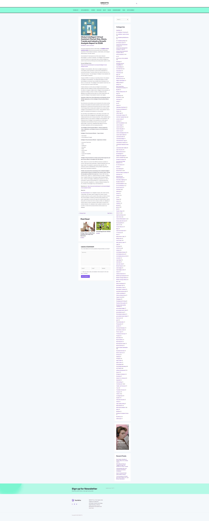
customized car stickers (121, 142)
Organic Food (119, 297)
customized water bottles (121, 147)
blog (117, 93)
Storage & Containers (120, 374)
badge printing (119, 82)
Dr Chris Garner (119, 164)
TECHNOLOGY (119, 384)
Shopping (118, 358)
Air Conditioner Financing (121, 32)
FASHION (118, 189)
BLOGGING (118, 95)
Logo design (118, 260)
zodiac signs (118, 418)
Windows (118, 411)
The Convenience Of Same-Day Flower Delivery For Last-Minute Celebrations (122, 477)
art (116, 56)
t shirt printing (119, 382)
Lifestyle (118, 250)
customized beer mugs (121, 140)
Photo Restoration (120, 322)
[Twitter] (76, 504)
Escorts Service (119, 187)
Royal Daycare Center (120, 343)
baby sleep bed (119, 76)
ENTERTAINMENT (120, 183)
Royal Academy (119, 339)
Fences (117, 193)
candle (117, 101)
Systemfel (118, 380)
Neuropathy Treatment (121, 289)
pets (117, 320)
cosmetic (118, 121)
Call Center (118, 99)
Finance (118, 195)
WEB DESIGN (119, 405)
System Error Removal (121, 378)
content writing (119, 119)
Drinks (117, 166)
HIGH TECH (118, 216)
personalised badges (120, 308)
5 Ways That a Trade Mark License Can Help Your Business (88, 234)
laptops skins (119, 238)
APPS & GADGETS (120, 54)
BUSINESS (83, 45)
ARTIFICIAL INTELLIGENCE (122, 58)
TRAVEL (118, 393)
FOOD (117, 201)
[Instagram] (72, 504)
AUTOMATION (119, 68)
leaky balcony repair (120, 242)
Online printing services (121, 295)
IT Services (118, 232)
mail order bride (119, 263)
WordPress (118, 416)
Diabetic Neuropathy (120, 155)
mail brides (118, 262)
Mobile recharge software (121, 277)
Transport (118, 391)
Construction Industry (120, 115)
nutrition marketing (120, 293)
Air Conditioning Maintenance (122, 37)
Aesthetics (118, 30)
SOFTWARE (118, 368)
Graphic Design (119, 211)
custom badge (119, 124)
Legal (117, 244)
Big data (118, 89)
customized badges (120, 138)
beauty (117, 84)
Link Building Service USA (121, 256)
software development (120, 370)
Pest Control (118, 318)
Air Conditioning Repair (121, 40)
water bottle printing (120, 403)
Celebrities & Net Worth (121, 107)
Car (117, 103)
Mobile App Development (121, 275)
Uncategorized (119, 395)
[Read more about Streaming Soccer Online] (103, 225)
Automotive (118, 72)
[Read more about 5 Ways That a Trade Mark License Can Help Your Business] (88, 226)
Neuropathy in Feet (120, 287)
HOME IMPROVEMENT (121, 218)
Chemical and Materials (121, 109)
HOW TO (118, 224)
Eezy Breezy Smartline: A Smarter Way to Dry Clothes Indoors (122, 460)
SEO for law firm (119, 352)
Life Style (118, 246)
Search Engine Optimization (122, 347)
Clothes (117, 111)
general (117, 207)
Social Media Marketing (121, 366)
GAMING (118, 203)
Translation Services (120, 389)
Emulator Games (119, 181)
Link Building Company (121, 252)
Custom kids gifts (119, 128)
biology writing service (120, 91)
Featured (118, 191)
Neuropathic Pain (119, 285)
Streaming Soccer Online (103, 231)
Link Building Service (120, 254)
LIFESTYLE (118, 248)
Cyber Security (119, 149)
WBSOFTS (104, 3)
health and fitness (120, 215)
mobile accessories (120, 273)
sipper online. (119, 362)
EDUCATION (119, 170)
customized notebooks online (122, 144)
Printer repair (119, 331)
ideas (117, 228)
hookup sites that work (121, 220)
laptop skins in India (120, 236)
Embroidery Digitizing (120, 179)
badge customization (120, 80)
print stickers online (120, 329)
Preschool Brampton (120, 327)
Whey (117, 409)
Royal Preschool (119, 345)
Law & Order (118, 240)
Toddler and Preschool (121, 386)
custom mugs (119, 130)
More (117, 281)
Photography (119, 324)
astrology (118, 61)
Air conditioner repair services (122, 34)
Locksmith (118, 258)
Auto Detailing (119, 66)
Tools (117, 387)
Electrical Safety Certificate (121, 172)
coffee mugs (118, 113)
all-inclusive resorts (120, 42)
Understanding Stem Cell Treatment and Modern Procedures (121, 470)
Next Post (110, 213)
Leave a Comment (90, 45)
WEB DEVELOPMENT (120, 407)
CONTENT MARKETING (121, 117)
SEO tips (118, 354)
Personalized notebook (121, 314)
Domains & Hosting (120, 159)
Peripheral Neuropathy (121, 303)
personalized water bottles (121, 316)
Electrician (118, 174)
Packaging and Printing (121, 301)
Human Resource (120, 226)
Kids (117, 234)
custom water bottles (120, 134)
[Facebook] (74, 504)
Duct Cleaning (119, 168)
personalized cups (120, 312)
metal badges (119, 267)
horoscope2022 (119, 222)
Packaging (118, 299)
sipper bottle (118, 360)
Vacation (118, 397)
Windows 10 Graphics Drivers (122, 413)
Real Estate (118, 337)
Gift (117, 209)
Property (118, 335)
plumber (118, 325)
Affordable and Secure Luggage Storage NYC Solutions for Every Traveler (122, 465)
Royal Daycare (119, 341)
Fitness (117, 199)
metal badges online (120, 269)
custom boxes (119, 126)
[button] (136, 3)
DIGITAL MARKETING (121, 157)
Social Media (118, 364)
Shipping (118, 356)
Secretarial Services (120, 350)
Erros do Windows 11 (120, 185)
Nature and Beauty (120, 283)
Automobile (118, 70)
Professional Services (120, 333)
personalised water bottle (121, 310)
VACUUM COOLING (120, 399)
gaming (117, 205)
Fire (117, 197)
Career (117, 105)
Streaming (118, 376)
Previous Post (81, 213)
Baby (117, 74)
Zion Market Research (85, 192)
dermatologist (119, 153)
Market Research (119, 265)
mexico (117, 271)
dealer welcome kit (120, 151)
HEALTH (118, 213)
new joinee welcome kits (121, 291)
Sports (117, 372)
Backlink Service (119, 78)
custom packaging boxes (121, 132)
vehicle (117, 401)
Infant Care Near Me (120, 230)
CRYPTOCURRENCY (120, 123)
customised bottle (119, 136)
